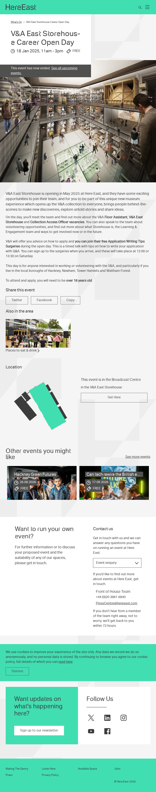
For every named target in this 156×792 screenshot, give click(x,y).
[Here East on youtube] (91, 731)
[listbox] (117, 563)
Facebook (44, 300)
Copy (70, 300)
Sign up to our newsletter (39, 730)
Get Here (114, 397)
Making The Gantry (17, 768)
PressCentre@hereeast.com (116, 603)
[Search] (140, 7)
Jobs (117, 768)
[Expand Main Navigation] (147, 7)
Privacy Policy (50, 775)
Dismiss (17, 671)
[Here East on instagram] (123, 717)
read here (65, 662)
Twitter (17, 300)
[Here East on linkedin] (107, 717)
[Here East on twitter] (91, 717)
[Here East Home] (21, 7)
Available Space (87, 768)
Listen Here (48, 768)
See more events (137, 457)
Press (9, 775)
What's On (16, 22)
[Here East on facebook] (107, 731)
